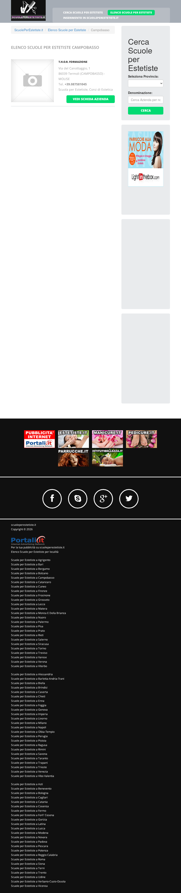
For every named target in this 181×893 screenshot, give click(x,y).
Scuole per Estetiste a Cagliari (29, 797)
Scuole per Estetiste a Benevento (31, 788)
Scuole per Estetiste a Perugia (29, 736)
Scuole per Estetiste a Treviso (29, 653)
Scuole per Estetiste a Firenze (29, 591)
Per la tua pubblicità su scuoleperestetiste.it (37, 547)
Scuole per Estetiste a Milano (29, 723)
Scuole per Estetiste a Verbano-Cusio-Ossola (38, 881)
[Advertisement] (154, 248)
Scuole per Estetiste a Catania (29, 802)
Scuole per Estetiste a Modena (29, 833)
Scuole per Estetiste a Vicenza (29, 886)
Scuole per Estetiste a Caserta (29, 692)
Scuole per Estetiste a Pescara (29, 846)
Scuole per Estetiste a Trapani (29, 763)
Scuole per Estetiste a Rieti (27, 635)
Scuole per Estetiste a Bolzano (29, 573)
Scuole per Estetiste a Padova (29, 841)
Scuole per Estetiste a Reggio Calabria (34, 855)
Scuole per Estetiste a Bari (27, 564)
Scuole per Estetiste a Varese (29, 657)
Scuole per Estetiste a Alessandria (32, 674)
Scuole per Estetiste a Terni (28, 868)
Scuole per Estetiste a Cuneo (28, 586)
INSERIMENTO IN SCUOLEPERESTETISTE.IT (91, 18)
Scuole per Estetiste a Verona (29, 662)
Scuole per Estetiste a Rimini (28, 749)
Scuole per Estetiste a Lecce (28, 604)
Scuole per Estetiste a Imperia (29, 714)
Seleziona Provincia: (143, 76)
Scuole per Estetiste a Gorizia (29, 819)
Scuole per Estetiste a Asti (27, 784)
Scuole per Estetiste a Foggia (28, 705)
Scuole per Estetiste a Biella (28, 683)
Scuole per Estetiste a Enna (27, 701)
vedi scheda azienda (90, 99)
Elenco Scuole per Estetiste (67, 30)
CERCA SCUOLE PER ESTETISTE (83, 12)
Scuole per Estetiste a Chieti (28, 696)
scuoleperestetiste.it (23, 525)
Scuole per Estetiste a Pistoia (28, 740)
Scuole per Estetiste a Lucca (28, 828)
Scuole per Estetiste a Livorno (29, 718)
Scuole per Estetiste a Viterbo (29, 666)
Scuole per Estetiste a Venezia (29, 771)
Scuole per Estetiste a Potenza (29, 850)
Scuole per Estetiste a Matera (29, 608)
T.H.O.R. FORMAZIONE (72, 62)
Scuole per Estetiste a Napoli (28, 727)
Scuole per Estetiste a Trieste (29, 767)
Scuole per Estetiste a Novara (29, 837)
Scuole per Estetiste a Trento (28, 872)
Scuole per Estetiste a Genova (29, 709)
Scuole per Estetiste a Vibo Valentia (32, 776)
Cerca (146, 110)
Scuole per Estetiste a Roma (28, 859)
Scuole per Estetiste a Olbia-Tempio (33, 732)
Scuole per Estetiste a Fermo (28, 811)
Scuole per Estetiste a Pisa (27, 626)
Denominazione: (140, 92)
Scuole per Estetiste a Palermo (30, 622)
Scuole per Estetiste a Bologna (29, 793)
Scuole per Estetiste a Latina (28, 824)
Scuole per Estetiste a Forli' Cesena (32, 815)
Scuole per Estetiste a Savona (29, 754)
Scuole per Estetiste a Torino (28, 648)
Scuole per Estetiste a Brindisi (29, 687)
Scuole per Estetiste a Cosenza (30, 806)
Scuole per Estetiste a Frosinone (30, 595)
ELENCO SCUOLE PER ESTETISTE (131, 12)
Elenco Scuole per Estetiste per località (34, 552)
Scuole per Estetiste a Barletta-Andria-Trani (37, 679)
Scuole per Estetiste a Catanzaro (31, 582)
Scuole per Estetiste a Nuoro (28, 617)
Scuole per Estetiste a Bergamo (30, 569)
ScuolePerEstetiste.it (28, 30)
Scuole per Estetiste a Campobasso (32, 577)
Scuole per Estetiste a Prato (28, 631)
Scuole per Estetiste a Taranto (29, 758)
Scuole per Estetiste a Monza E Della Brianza (38, 613)
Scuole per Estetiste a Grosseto (30, 600)
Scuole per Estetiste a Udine (28, 877)
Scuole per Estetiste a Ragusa (29, 745)
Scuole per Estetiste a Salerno (29, 639)
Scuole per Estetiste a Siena (28, 864)
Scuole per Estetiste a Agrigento (30, 560)
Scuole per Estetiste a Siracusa (30, 644)
